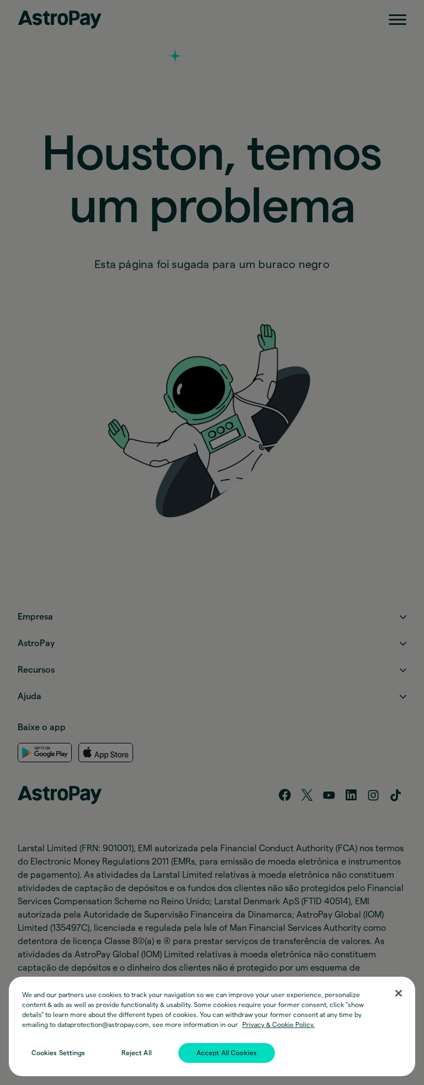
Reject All (136, 1053)
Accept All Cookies (227, 1053)
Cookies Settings (58, 1053)
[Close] (398, 993)
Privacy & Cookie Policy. (278, 1024)
